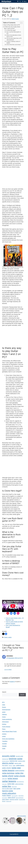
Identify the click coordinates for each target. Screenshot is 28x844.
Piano (3, 729)
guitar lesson (13, 778)
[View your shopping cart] (18, 1)
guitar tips (6, 786)
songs (4, 736)
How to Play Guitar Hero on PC (12, 25)
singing (4, 734)
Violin (3, 748)
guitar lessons (9, 781)
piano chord (11, 797)
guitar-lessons (8, 770)
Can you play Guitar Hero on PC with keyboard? (14, 39)
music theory (21, 795)
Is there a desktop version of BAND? (13, 42)
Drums (4, 707)
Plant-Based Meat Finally (9, 731)
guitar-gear (16, 768)
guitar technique (19, 784)
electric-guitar (8, 763)
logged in (12, 681)
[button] (20, 1)
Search (4, 692)
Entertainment (6, 709)
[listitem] (5, 820)
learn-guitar (16, 788)
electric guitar (18, 763)
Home (6, 637)
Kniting (4, 724)
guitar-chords (6, 768)
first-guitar (5, 765)
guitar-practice (19, 770)
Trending (4, 741)
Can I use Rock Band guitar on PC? (14, 32)
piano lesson (5, 799)
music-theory (6, 795)
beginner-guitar (15, 758)
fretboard (10, 765)
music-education (9, 793)
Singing (3, 801)
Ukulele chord (8, 801)
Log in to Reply (8, 669)
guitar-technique (8, 773)
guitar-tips (19, 773)
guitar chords (19, 776)
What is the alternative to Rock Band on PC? (14, 36)
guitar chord (7, 776)
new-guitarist (4, 797)
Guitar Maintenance (20, 781)
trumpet (4, 743)
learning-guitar (7, 791)
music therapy (6, 726)
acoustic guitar (19, 756)
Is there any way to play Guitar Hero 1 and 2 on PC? (12, 27)
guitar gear (4, 778)
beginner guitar (21, 761)
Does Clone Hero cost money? (14, 44)
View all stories (21, 816)
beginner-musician (5, 761)
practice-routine (14, 799)
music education (15, 795)
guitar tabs (10, 784)
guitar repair (4, 784)
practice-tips (22, 799)
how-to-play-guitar (7, 788)
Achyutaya (6, 1)
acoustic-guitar (8, 756)
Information (5, 721)
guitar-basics (20, 765)
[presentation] (23, 821)
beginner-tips (13, 761)
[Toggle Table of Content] (20, 23)
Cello (3, 704)
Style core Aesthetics (8, 738)
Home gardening (7, 719)
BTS (3, 702)
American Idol (5, 758)
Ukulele (4, 746)
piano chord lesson (19, 797)
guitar (10, 637)
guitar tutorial (14, 786)
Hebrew (4, 714)
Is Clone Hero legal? (11, 30)
